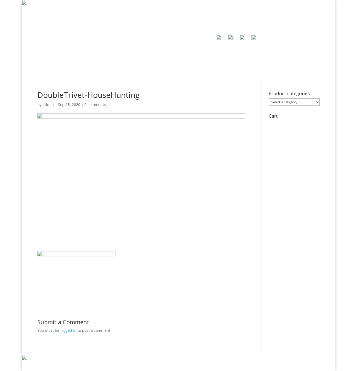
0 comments (95, 104)
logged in (68, 330)
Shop (214, 62)
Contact (309, 62)
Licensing (281, 62)
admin (48, 104)
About (234, 62)
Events (256, 62)
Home (195, 62)
